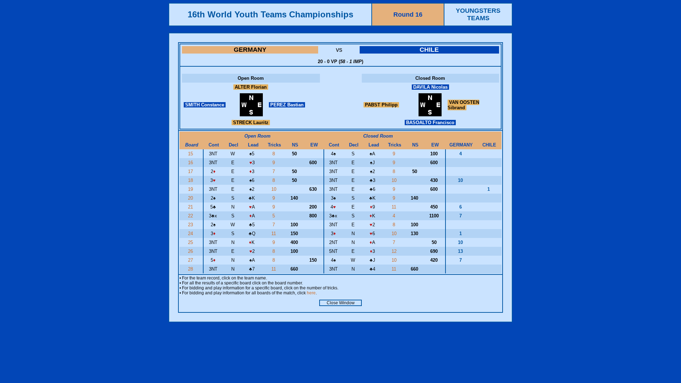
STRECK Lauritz (251, 122)
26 (191, 251)
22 (191, 215)
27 (191, 260)
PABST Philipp (381, 104)
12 (395, 251)
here (311, 292)
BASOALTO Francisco (430, 122)
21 (191, 207)
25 (191, 242)
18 (191, 180)
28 (191, 269)
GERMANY (250, 49)
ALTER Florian (250, 87)
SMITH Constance (205, 104)
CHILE (429, 49)
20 (191, 198)
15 (191, 153)
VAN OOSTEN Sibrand (463, 105)
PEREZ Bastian (287, 104)
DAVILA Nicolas (430, 87)
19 (191, 189)
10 (395, 180)
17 (191, 171)
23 (191, 224)
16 (191, 162)
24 (191, 233)
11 (395, 207)
